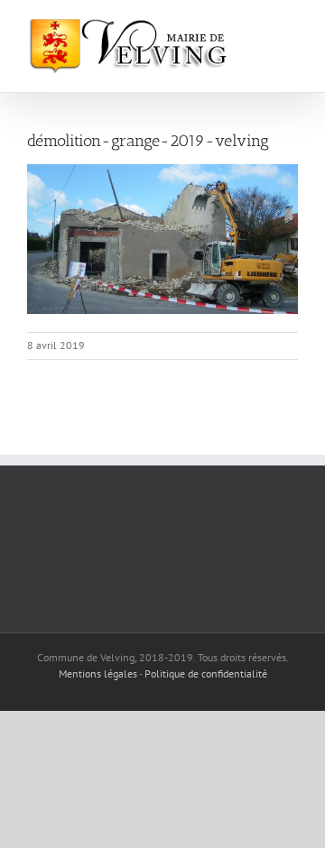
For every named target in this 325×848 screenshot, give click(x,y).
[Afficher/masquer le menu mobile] (290, 27)
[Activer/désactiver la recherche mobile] (258, 27)
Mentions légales (98, 673)
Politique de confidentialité (205, 673)
